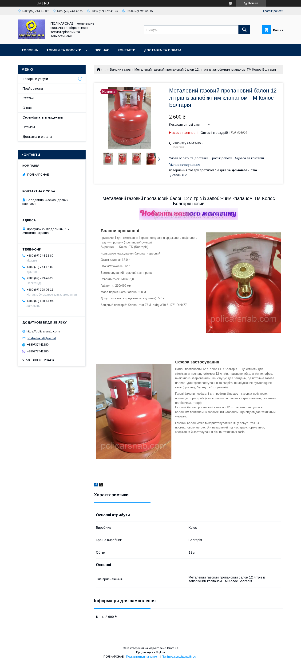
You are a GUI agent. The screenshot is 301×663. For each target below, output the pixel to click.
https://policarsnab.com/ (43, 331)
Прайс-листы (33, 88)
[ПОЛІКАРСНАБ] (31, 38)
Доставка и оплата (37, 137)
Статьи (28, 98)
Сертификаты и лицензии (43, 117)
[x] (101, 485)
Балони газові (120, 69)
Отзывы (29, 127)
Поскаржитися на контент (143, 656)
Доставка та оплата (162, 50)
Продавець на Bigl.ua (150, 652)
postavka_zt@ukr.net (41, 338)
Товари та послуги (63, 50)
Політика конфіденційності (180, 656)
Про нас (102, 50)
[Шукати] (244, 29)
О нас (27, 108)
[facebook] (96, 485)
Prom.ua (172, 648)
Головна (30, 50)
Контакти (126, 50)
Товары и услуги (35, 79)
